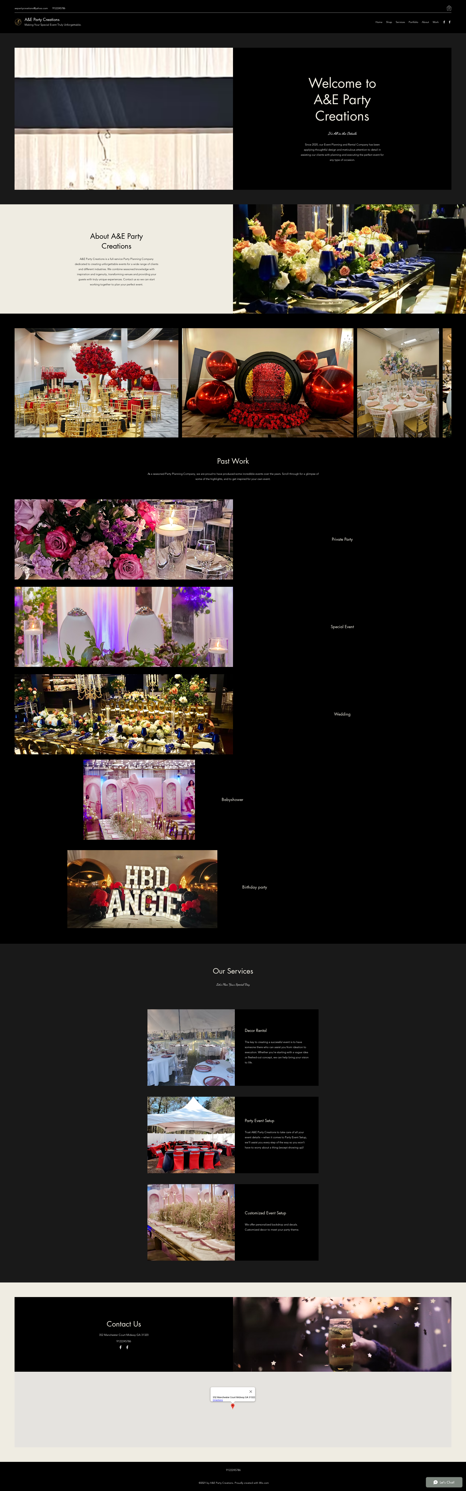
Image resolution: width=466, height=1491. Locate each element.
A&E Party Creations (42, 19)
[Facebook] (444, 22)
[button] (449, 8)
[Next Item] (445, 382)
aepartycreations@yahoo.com (31, 8)
